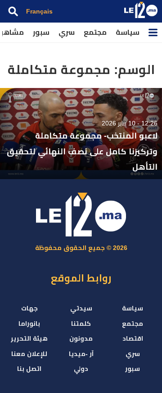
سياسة (128, 32)
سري (66, 32)
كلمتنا (81, 323)
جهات (29, 308)
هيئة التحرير (29, 338)
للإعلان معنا (29, 353)
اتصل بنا (29, 368)
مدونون (81, 338)
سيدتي (81, 308)
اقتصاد (132, 338)
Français (39, 11)
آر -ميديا (81, 353)
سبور (41, 32)
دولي (81, 368)
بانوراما (29, 323)
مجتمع (95, 32)
